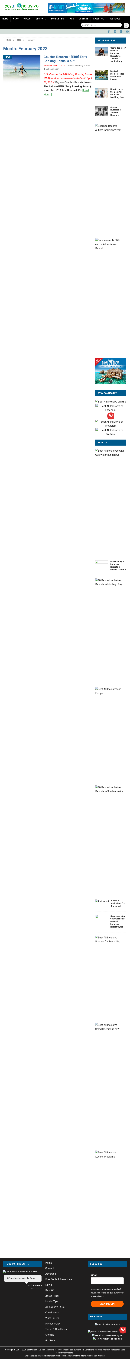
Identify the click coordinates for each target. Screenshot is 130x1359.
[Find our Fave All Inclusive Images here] (110, 417)
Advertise (98, 19)
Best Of (49, 1290)
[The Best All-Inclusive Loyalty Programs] (109, 1155)
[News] (21, 69)
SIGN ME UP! (107, 1303)
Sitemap (49, 1334)
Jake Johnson (52, 69)
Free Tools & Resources (58, 1279)
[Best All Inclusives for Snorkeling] (109, 940)
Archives (50, 1340)
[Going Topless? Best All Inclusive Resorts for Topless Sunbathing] (101, 51)
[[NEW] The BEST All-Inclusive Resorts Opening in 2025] (109, 1027)
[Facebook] (108, 31)
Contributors (52, 1312)
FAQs (71, 19)
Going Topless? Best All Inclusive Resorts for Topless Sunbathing (118, 54)
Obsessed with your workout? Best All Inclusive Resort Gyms (117, 921)
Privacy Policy (52, 1323)
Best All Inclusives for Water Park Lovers (117, 75)
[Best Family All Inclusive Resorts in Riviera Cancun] (101, 565)
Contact (83, 19)
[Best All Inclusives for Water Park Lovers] (101, 74)
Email (94, 1274)
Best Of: (102, 442)
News (16, 19)
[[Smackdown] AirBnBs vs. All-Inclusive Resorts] (109, 244)
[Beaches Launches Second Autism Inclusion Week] (109, 128)
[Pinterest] (121, 31)
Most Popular (106, 40)
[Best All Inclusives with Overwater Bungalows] (109, 453)
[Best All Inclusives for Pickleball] (102, 902)
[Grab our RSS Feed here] (110, 401)
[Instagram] (115, 31)
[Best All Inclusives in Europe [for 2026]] (109, 691)
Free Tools (114, 19)
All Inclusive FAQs (55, 1307)
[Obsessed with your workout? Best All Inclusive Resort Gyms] (101, 919)
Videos (26, 19)
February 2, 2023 (82, 65)
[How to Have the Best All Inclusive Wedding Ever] (101, 93)
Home (5, 19)
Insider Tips (57, 19)
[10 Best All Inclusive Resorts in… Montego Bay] (109, 582)
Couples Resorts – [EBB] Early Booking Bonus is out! (65, 59)
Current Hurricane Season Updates (115, 111)
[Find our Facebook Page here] (110, 410)
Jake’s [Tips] (52, 1296)
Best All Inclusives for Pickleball (118, 903)
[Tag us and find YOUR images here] (110, 425)
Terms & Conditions (56, 1329)
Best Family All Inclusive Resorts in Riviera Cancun (118, 565)
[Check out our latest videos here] (110, 434)
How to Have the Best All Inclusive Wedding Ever (117, 93)
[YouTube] (127, 31)
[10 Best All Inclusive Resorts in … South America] (109, 789)
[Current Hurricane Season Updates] (101, 111)
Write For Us (52, 1318)
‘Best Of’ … (40, 19)
